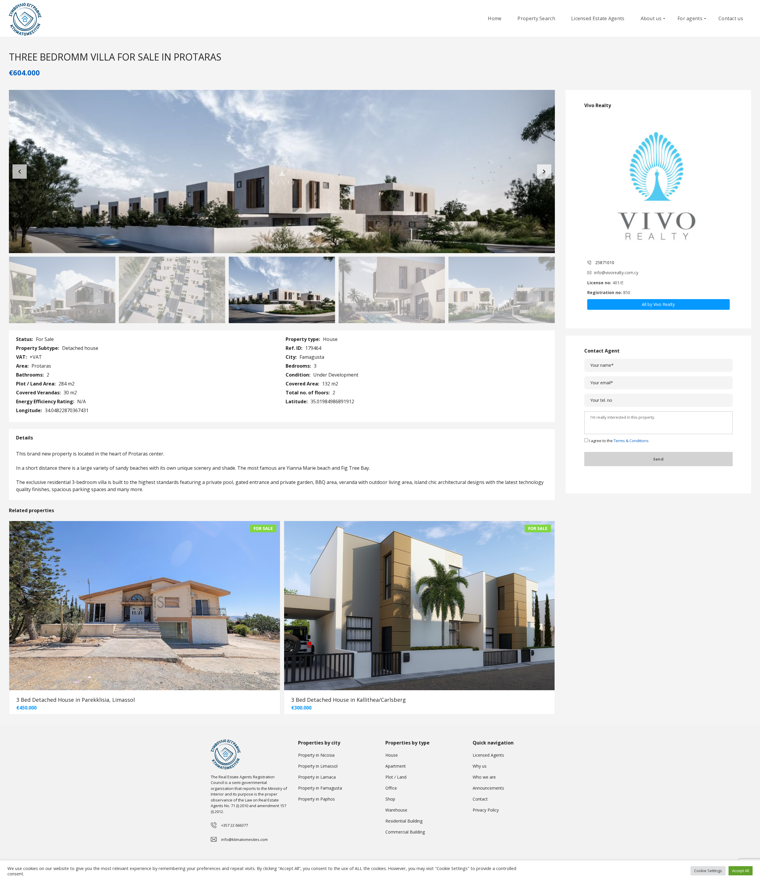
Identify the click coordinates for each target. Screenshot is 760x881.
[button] (544, 171)
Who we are (484, 777)
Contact (480, 799)
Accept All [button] (740, 870)
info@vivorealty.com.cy (616, 272)
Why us (480, 766)
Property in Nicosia (316, 755)
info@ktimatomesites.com (244, 839)
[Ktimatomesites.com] (25, 18)
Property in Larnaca (317, 777)
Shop (390, 799)
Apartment (395, 766)
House (391, 755)
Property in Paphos (316, 799)
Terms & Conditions (631, 440)
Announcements (488, 788)
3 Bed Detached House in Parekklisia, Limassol (75, 699)
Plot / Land (395, 777)
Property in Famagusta (320, 788)
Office (391, 788)
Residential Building (403, 821)
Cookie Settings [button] (708, 870)
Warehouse (396, 810)
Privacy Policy (486, 810)
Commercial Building (405, 832)
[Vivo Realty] (658, 184)
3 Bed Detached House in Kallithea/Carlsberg (348, 699)
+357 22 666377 (234, 825)
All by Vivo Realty (658, 304)
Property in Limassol (318, 766)
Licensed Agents (488, 755)
